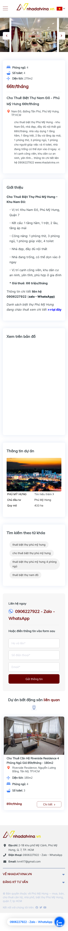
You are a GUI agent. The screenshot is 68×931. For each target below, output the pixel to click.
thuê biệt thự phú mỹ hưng (29, 544)
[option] (34, 35)
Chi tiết (48, 804)
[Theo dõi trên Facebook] (36, 907)
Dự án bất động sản (34, 699)
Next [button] (61, 36)
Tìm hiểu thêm (43, 494)
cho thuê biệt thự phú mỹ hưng (31, 553)
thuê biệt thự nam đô (25, 574)
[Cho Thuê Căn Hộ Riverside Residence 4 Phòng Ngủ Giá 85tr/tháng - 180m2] (34, 733)
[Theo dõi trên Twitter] (40, 907)
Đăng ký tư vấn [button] (15, 882)
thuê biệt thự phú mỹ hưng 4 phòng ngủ (34, 564)
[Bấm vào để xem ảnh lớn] (34, 35)
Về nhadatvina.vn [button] (17, 874)
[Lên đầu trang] (55, 907)
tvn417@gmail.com (24, 861)
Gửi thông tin (34, 679)
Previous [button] (6, 36)
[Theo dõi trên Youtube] (44, 907)
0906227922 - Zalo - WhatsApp (35, 854)
